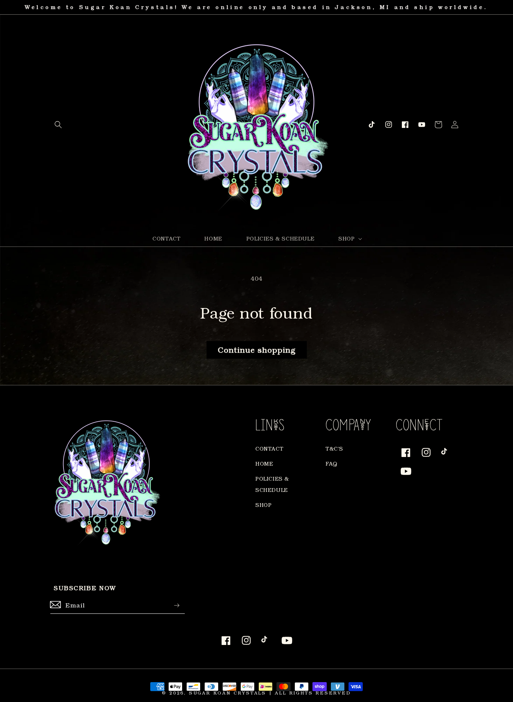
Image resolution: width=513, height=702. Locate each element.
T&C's (334, 448)
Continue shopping (257, 350)
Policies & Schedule (272, 484)
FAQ (332, 463)
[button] (58, 124)
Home (264, 463)
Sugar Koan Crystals (227, 693)
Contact (269, 448)
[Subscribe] (176, 605)
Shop (263, 504)
